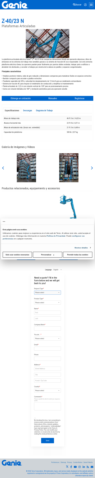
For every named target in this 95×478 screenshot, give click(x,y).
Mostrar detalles (81, 248)
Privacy (69, 462)
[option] (26, 167)
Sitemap (63, 462)
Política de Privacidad (56, 236)
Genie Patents (88, 462)
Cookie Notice (77, 462)
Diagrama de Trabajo (44, 110)
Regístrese (79, 98)
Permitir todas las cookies (77, 255)
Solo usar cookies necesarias (17, 255)
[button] (3, 167)
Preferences (55, 462)
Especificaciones (12, 110)
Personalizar (46, 255)
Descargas (27, 110)
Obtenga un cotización (21, 98)
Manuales (52, 98)
